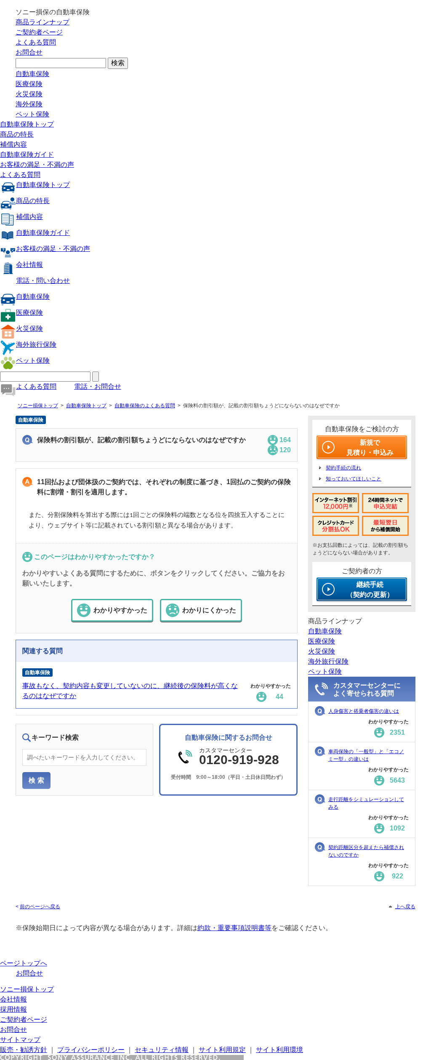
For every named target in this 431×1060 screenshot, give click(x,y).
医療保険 (29, 83)
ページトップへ (23, 963)
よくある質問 (36, 42)
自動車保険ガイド (27, 154)
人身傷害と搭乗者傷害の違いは (363, 711)
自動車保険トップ (27, 124)
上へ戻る (405, 907)
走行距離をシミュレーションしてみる (366, 803)
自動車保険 (32, 73)
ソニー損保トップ (38, 406)
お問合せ (29, 52)
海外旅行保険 (36, 344)
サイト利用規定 (222, 1049)
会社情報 (29, 264)
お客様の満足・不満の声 (37, 164)
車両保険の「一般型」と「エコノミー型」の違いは (366, 755)
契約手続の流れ (343, 468)
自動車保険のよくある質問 (144, 406)
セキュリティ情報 (162, 1049)
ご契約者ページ (39, 32)
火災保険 (29, 94)
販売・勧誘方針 (23, 1049)
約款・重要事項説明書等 (234, 927)
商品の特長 (17, 134)
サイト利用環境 (279, 1049)
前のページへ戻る (40, 907)
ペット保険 (32, 114)
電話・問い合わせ (43, 280)
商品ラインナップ (42, 22)
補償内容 (13, 144)
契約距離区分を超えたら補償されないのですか (366, 851)
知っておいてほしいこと (353, 479)
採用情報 (13, 1009)
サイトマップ (20, 1039)
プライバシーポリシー (91, 1049)
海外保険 (29, 104)
